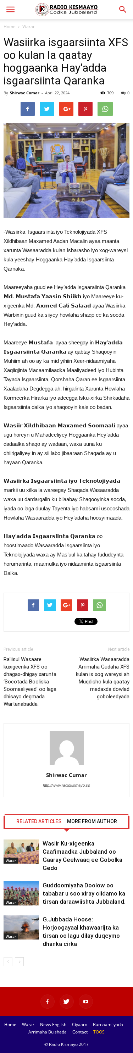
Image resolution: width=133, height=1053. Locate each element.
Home (10, 26)
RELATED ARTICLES (38, 821)
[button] (123, 9)
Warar (28, 26)
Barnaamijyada (108, 1024)
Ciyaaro (79, 1024)
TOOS (99, 1032)
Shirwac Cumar (24, 92)
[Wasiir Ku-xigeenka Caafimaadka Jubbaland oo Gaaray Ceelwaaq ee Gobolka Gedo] (21, 851)
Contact (80, 1032)
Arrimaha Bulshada (47, 1032)
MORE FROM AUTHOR (92, 821)
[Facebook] (47, 1001)
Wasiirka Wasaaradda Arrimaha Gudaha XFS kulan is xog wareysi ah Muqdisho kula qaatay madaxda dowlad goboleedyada (102, 678)
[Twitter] (67, 1001)
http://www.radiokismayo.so (66, 785)
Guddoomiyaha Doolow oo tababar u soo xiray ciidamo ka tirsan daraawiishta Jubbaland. (84, 893)
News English (53, 1024)
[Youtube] (86, 1001)
